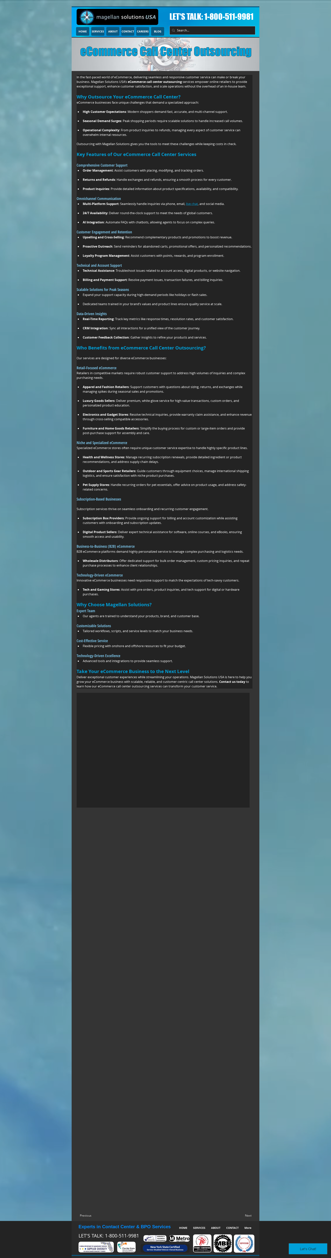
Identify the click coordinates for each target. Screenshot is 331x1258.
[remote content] (163, 750)
